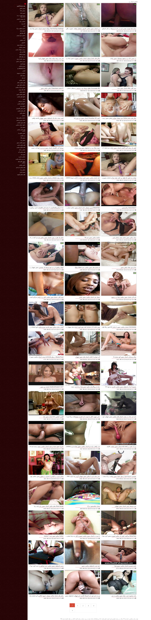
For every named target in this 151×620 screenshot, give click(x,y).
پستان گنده (22, 75)
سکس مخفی (22, 92)
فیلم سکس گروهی (21, 174)
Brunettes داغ (21, 68)
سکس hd (23, 138)
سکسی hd (22, 10)
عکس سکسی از (21, 133)
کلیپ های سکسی (21, 110)
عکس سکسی (22, 80)
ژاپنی (24, 38)
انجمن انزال (22, 30)
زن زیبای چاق (22, 56)
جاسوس (23, 42)
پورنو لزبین (22, 63)
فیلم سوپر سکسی (21, 122)
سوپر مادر (23, 154)
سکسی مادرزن (22, 156)
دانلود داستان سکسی (20, 125)
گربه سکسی (22, 40)
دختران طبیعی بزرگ (20, 28)
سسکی (23, 115)
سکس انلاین (22, 113)
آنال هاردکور (22, 33)
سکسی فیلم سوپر (21, 85)
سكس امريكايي (21, 101)
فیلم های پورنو (22, 89)
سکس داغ (23, 127)
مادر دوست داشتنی (21, 19)
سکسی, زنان (22, 21)
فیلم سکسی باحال (21, 82)
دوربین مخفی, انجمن (20, 61)
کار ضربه (23, 23)
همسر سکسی (22, 47)
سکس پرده (22, 169)
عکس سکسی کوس (21, 94)
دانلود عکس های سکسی (21, 162)
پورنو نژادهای (22, 54)
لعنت (24, 26)
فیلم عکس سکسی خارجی (21, 130)
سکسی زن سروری (21, 73)
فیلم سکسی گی (21, 152)
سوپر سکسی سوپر (21, 142)
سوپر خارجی (22, 172)
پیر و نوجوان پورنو (21, 45)
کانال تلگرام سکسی (21, 147)
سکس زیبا (23, 140)
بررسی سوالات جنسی (20, 49)
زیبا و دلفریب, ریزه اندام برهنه (21, 16)
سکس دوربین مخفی (20, 120)
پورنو (24, 99)
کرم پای (23, 78)
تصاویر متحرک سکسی (20, 87)
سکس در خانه (22, 149)
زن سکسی (22, 135)
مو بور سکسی (22, 66)
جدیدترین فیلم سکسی (20, 159)
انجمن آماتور (22, 8)
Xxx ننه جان (22, 52)
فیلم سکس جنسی (21, 145)
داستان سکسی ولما (21, 118)
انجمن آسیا (22, 13)
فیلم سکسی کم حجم (20, 167)
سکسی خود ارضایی (21, 35)
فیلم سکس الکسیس (20, 108)
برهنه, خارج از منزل (21, 59)
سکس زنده (22, 106)
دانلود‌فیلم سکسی (21, 103)
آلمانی (23, 70)
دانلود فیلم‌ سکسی (21, 96)
